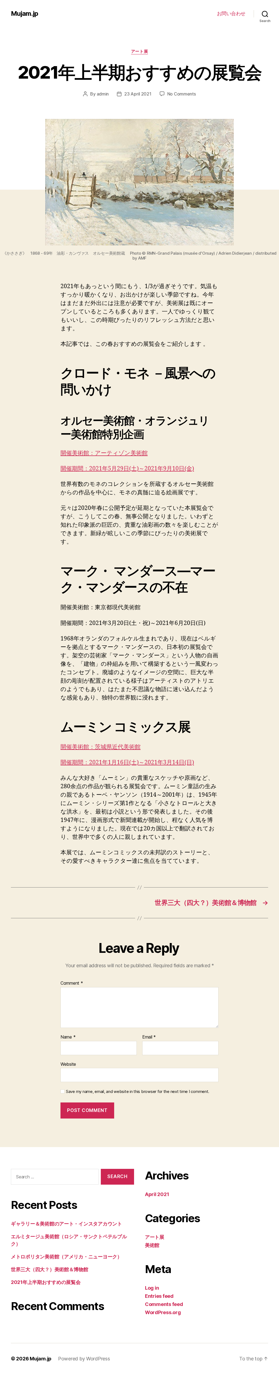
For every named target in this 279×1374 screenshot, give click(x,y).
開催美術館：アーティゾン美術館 (104, 453)
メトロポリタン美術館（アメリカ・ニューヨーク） (66, 1256)
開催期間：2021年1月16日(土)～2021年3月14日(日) (127, 762)
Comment (71, 983)
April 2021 (157, 1194)
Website (68, 1064)
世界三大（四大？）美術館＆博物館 (49, 1269)
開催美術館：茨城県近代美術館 (100, 747)
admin (103, 94)
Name (67, 1037)
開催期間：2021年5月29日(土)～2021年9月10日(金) (127, 468)
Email (149, 1037)
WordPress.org (163, 1312)
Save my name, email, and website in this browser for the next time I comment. (137, 1091)
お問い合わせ (231, 13)
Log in (152, 1288)
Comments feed (164, 1304)
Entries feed (159, 1296)
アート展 (139, 51)
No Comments (181, 94)
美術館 (152, 1245)
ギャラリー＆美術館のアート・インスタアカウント (66, 1224)
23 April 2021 (137, 94)
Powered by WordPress (84, 1358)
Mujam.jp (24, 13)
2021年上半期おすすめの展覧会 (46, 1282)
